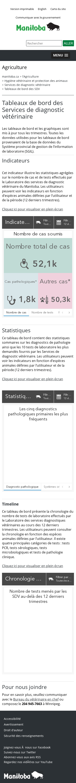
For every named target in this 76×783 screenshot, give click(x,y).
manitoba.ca (10, 76)
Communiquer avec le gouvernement (38, 17)
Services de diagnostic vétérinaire (27, 85)
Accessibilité (12, 719)
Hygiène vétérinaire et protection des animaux (35, 81)
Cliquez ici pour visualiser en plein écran (32, 209)
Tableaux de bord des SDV (22, 89)
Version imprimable (22, 9)
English (42, 9)
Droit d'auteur (13, 730)
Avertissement (13, 724)
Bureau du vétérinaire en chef (36, 699)
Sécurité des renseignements (24, 736)
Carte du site (58, 9)
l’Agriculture (30, 76)
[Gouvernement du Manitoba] (38, 29)
